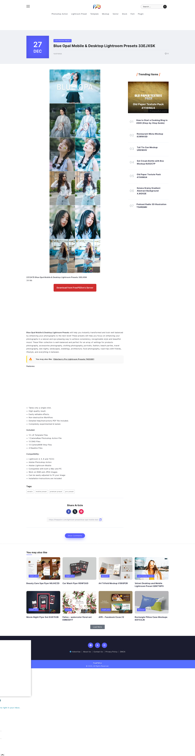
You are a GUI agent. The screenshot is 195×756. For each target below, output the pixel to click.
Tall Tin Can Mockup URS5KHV (147, 148)
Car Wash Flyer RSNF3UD (75, 583)
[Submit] (165, 6)
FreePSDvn (97, 663)
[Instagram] (104, 645)
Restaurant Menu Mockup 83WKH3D (150, 135)
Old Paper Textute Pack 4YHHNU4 (148, 106)
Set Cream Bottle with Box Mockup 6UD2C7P (150, 162)
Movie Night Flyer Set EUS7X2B (42, 617)
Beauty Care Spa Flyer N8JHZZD (43, 583)
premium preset (56, 491)
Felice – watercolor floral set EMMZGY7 (77, 618)
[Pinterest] (90, 645)
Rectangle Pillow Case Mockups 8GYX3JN (151, 618)
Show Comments (75, 536)
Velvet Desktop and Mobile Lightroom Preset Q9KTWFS (149, 584)
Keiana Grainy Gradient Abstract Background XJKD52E (148, 191)
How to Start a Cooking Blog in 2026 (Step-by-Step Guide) (151, 121)
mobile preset (41, 491)
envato (30, 491)
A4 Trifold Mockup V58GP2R (113, 583)
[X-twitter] (97, 645)
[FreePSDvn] (97, 6)
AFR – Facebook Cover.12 (111, 617)
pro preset (69, 491)
